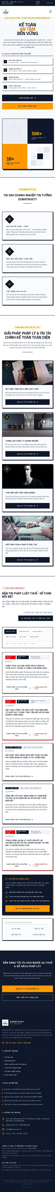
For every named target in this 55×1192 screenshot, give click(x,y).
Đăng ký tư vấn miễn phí (27, 989)
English (50, 3)
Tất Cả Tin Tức (10, 631)
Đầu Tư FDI (23, 637)
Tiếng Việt (37, 3)
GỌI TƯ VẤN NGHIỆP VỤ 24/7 (27, 909)
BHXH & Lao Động (11, 637)
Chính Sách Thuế (24, 631)
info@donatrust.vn (14, 1129)
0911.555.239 (24, 1125)
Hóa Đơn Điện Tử (37, 631)
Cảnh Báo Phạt (34, 637)
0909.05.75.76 (11, 1125)
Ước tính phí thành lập (27, 997)
